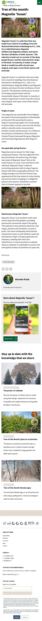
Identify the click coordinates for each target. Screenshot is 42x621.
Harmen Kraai (5, 255)
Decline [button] (25, 617)
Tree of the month (8, 262)
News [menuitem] (4, 543)
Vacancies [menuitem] (5, 541)
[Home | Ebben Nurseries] (9, 2)
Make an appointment (9, 574)
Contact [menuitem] (5, 546)
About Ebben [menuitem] (6, 535)
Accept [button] (17, 617)
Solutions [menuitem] (5, 538)
